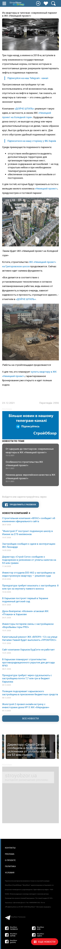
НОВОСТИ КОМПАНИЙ (16, 513)
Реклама (9, 854)
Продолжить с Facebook (22, 504)
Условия (9, 872)
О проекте (10, 860)
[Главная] (17, 4)
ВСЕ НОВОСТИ (30, 718)
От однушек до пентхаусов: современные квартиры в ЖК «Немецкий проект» (30, 451)
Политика (10, 866)
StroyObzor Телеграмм (18, 917)
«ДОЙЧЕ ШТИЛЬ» (24, 108)
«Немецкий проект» (46, 188)
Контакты (10, 847)
